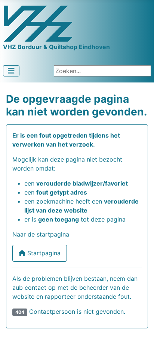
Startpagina (43, 253)
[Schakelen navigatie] (11, 70)
